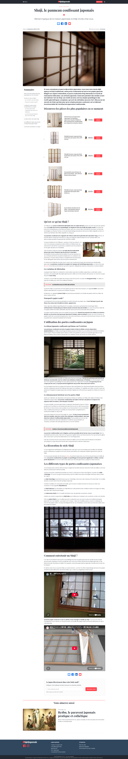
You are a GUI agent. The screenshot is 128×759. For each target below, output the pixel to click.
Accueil (61, 6)
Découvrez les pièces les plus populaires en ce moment (32, 94)
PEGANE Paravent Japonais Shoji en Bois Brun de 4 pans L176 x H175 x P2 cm (73, 155)
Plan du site (82, 745)
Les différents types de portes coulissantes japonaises (32, 122)
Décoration (66, 6)
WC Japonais (55, 750)
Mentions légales (84, 746)
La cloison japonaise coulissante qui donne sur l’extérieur (31, 110)
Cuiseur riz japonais (56, 745)
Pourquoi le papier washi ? (31, 102)
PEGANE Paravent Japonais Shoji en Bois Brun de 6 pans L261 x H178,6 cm (73, 191)
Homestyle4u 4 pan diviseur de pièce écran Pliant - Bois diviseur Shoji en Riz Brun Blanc (73, 173)
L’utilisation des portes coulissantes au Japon (30, 106)
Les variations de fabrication (32, 100)
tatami (47, 266)
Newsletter (99, 1)
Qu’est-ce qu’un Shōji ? (30, 98)
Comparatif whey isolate (58, 752)
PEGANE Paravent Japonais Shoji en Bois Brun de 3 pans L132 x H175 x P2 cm (73, 138)
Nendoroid (54, 748)
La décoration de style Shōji (31, 119)
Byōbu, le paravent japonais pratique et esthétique (76, 714)
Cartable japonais (56, 746)
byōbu (67, 456)
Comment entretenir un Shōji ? (32, 126)
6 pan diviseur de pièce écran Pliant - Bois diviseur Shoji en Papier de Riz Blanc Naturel (72, 209)
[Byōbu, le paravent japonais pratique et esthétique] (39, 719)
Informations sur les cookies (87, 748)
